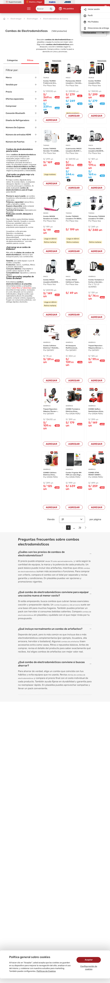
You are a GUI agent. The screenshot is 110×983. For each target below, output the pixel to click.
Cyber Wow (16, 288)
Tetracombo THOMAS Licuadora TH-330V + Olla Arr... (96, 217)
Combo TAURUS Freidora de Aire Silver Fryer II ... (49, 82)
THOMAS (46, 145)
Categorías (12, 60)
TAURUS (46, 78)
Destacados (89, 32)
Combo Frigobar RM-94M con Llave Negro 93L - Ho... (74, 474)
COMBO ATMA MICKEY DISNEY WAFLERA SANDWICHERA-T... (95, 474)
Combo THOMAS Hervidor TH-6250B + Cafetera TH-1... (50, 150)
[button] (51, 9)
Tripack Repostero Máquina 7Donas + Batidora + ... (50, 410)
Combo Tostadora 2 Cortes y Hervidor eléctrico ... (96, 281)
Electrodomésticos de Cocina (55, 19)
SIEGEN (45, 213)
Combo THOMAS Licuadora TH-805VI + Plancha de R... (73, 217)
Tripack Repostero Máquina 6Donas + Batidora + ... (95, 347)
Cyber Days (27, 288)
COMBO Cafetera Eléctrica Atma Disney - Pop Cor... (50, 474)
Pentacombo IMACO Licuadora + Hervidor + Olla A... (74, 82)
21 (63, 519)
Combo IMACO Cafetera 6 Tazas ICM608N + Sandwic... (72, 281)
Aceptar (89, 960)
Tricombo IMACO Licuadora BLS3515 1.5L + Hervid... (95, 150)
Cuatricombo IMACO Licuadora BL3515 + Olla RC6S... (73, 150)
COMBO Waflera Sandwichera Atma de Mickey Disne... (95, 410)
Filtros (30, 60)
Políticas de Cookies (46, 971)
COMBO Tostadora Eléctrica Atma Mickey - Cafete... (73, 410)
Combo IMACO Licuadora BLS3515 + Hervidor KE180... (51, 281)
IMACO (68, 78)
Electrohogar (16, 19)
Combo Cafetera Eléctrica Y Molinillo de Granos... (50, 347)
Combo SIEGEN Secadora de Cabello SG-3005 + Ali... (51, 217)
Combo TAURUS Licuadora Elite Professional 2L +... (95, 82)
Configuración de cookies (88, 967)
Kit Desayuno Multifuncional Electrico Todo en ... (73, 347)
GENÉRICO (92, 276)
